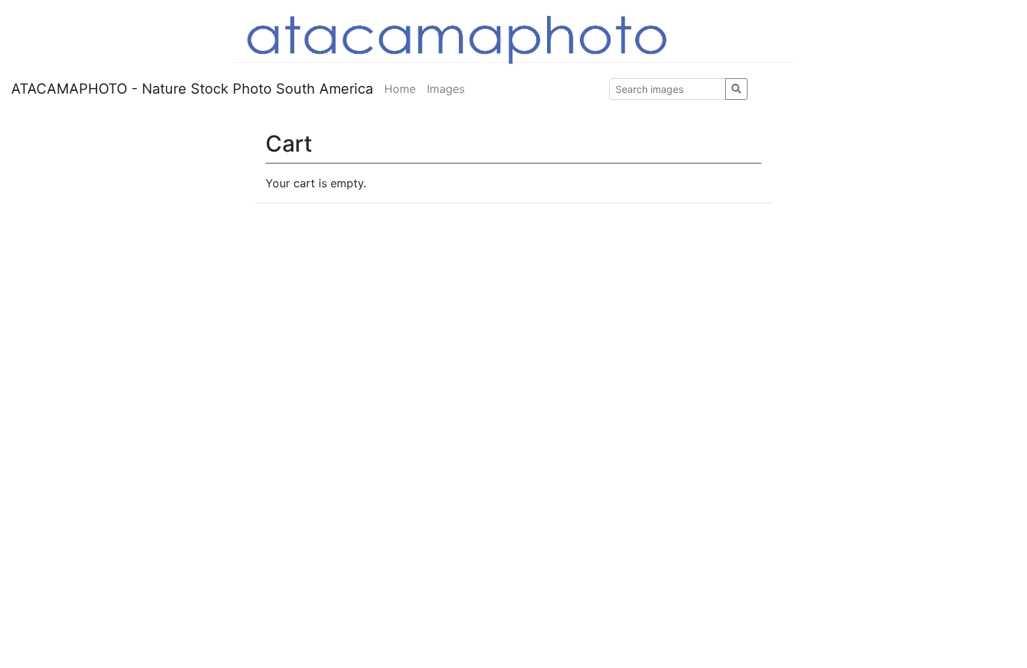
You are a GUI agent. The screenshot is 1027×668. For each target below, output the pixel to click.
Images (446, 89)
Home (400, 89)
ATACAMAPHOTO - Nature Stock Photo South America (192, 88)
